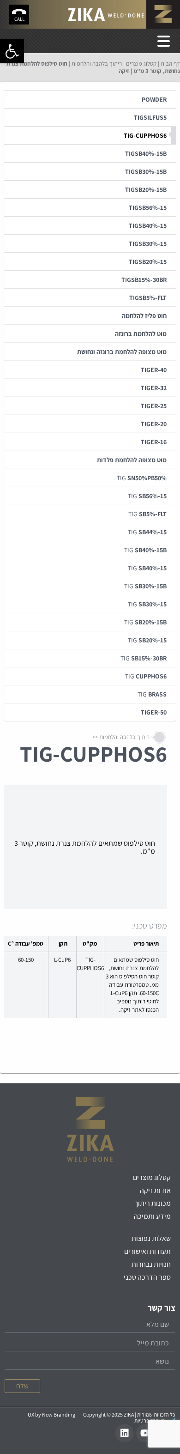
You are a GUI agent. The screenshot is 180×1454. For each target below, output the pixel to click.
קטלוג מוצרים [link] (141, 63)
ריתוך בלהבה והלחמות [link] (97, 63)
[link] (12, 51)
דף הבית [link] (170, 63)
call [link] (19, 19)
